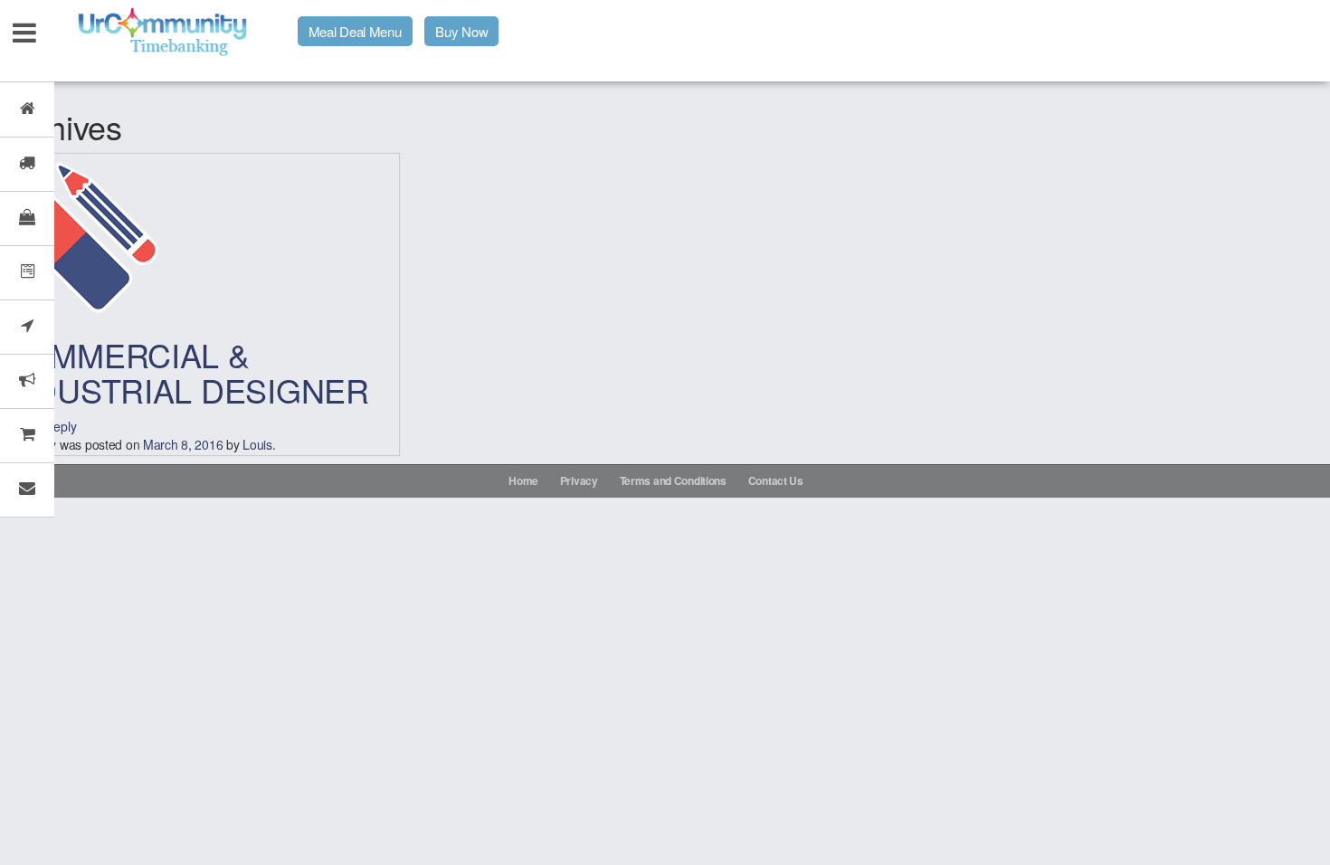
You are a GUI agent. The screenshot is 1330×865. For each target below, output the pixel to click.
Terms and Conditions (673, 480)
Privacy (579, 480)
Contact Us (775, 480)
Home (523, 480)
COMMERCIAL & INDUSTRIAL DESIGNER (185, 372)
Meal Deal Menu (355, 31)
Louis (257, 444)
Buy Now (461, 31)
